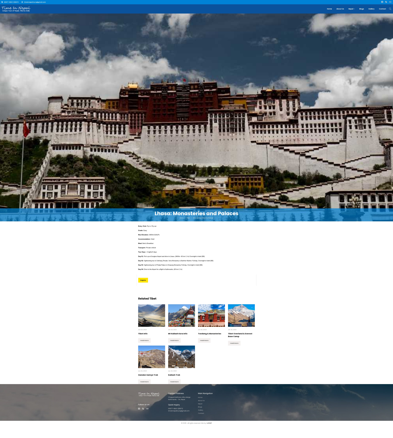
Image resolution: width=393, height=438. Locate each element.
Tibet (188, 218)
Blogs (361, 9)
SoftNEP (209, 423)
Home (329, 9)
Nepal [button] (350, 9)
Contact (382, 9)
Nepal (200, 404)
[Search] (390, 9)
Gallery (371, 9)
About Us (340, 9)
